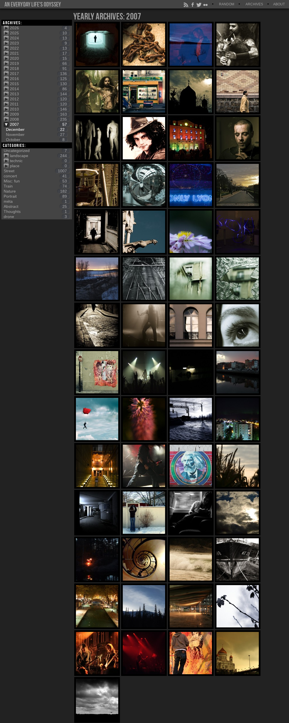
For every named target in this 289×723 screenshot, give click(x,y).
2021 (38, 53)
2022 (38, 48)
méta (35, 201)
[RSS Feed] (186, 4)
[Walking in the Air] (97, 419)
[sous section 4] (191, 372)
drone (35, 216)
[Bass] (97, 653)
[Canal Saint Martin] (97, 606)
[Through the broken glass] (237, 278)
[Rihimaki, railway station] (191, 419)
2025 (38, 33)
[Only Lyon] (191, 185)
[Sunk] (237, 559)
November (35, 134)
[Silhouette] (97, 232)
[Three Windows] (191, 325)
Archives (254, 4)
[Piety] (237, 653)
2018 (38, 68)
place (38, 166)
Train (35, 186)
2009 (38, 114)
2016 (38, 78)
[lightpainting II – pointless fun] (237, 232)
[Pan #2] (237, 44)
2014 (38, 89)
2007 (38, 124)
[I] (144, 138)
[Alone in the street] (97, 325)
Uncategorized (35, 150)
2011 (38, 104)
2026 (38, 28)
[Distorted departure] (144, 185)
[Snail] (144, 559)
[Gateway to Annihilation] (144, 232)
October (35, 139)
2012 (38, 99)
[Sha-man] (237, 138)
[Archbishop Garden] (237, 185)
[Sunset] (97, 278)
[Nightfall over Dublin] (237, 372)
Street (35, 171)
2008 (38, 119)
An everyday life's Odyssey (33, 4)
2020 (38, 58)
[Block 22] (97, 512)
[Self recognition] (191, 653)
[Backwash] (191, 559)
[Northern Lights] (237, 419)
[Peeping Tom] (144, 512)
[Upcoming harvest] (237, 466)
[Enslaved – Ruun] (144, 372)
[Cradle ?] (97, 466)
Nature (35, 191)
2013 (38, 94)
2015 (38, 83)
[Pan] (97, 91)
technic (38, 160)
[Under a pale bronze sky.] (191, 91)
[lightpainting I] (97, 559)
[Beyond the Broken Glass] (191, 278)
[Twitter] (199, 4)
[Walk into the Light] (97, 44)
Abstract (35, 206)
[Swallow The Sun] (144, 466)
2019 (38, 63)
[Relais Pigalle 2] (144, 91)
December (35, 129)
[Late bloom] (191, 232)
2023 (38, 43)
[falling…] (237, 512)
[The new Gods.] (97, 138)
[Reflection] (191, 44)
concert (35, 176)
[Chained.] (144, 44)
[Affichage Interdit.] (237, 91)
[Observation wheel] (97, 185)
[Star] (144, 419)
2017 (38, 73)
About (279, 4)
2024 (38, 38)
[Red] (144, 653)
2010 (38, 109)
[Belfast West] (191, 466)
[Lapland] (144, 606)
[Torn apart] (97, 372)
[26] (191, 606)
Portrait (35, 196)
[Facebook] (193, 4)
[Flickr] (206, 4)
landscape (38, 155)
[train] (191, 512)
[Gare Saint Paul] (191, 138)
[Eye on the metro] (237, 325)
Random (226, 4)
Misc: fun (35, 181)
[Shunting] (144, 278)
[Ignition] (97, 700)
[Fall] (237, 606)
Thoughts (35, 211)
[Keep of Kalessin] (144, 325)
